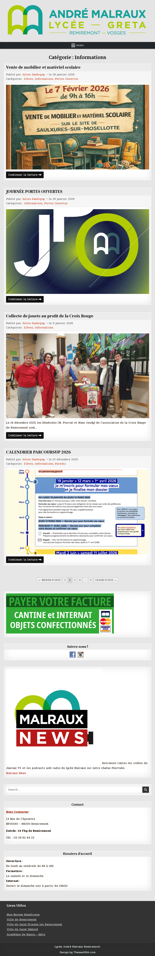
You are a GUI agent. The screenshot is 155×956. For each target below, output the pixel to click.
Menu (80, 45)
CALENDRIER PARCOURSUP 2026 (38, 452)
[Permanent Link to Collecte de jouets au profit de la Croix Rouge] (77, 375)
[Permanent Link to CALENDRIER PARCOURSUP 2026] (77, 511)
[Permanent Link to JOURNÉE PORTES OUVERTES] (77, 251)
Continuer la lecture (26, 175)
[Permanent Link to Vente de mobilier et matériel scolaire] (77, 127)
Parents (60, 463)
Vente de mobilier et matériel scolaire (43, 67)
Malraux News (16, 773)
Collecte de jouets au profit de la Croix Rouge (49, 316)
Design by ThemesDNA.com (77, 952)
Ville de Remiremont (22, 919)
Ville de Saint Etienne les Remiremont (34, 924)
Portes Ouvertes (66, 79)
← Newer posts (49, 580)
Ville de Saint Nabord (22, 929)
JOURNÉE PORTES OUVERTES (34, 191)
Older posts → (106, 580)
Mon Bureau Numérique (23, 914)
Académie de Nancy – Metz (26, 934)
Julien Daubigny (33, 74)
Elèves (28, 79)
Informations (44, 79)
